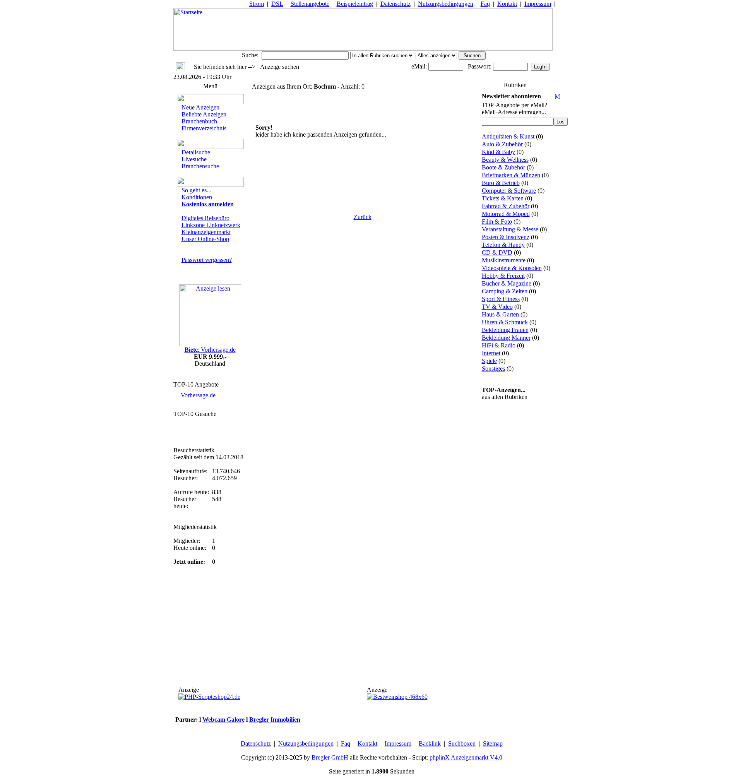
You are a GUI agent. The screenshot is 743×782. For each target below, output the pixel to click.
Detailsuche (195, 152)
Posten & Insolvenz (505, 237)
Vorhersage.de (198, 395)
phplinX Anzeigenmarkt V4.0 (466, 757)
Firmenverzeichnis (203, 128)
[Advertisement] (362, 169)
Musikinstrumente (504, 260)
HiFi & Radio (498, 345)
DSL (277, 3)
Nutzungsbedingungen (445, 3)
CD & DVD (497, 252)
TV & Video (497, 306)
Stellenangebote (310, 3)
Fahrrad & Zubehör (505, 206)
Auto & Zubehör (502, 144)
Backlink (430, 743)
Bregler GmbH (330, 757)
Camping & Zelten (504, 291)
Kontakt (507, 3)
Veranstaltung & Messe (510, 229)
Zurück (363, 217)
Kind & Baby (498, 152)
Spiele (489, 361)
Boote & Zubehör (503, 167)
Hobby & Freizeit (503, 275)
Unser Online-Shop (205, 239)
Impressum (537, 3)
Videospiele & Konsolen (512, 268)
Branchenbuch (199, 121)
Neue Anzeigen (200, 107)
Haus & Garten (500, 314)
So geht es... (196, 190)
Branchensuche (200, 166)
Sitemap (493, 743)
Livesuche (194, 159)
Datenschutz (395, 3)
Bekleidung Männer (506, 337)
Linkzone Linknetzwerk (210, 225)
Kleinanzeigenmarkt (206, 232)
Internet (491, 353)
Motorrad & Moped (506, 213)
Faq (485, 3)
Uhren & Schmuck (505, 322)
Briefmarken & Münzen (511, 175)
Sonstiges (493, 368)
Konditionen (196, 197)
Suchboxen (462, 743)
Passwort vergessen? (206, 260)
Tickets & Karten (503, 198)
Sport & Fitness (501, 299)
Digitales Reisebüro (205, 218)
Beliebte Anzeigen (203, 114)
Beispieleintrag (355, 3)
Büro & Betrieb (501, 183)
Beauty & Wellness (505, 159)
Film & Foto (497, 221)
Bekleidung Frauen (505, 330)
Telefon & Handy (503, 244)
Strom (256, 3)
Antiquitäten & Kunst (508, 136)
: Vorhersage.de (210, 349)
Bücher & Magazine (506, 283)
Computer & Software (509, 190)
